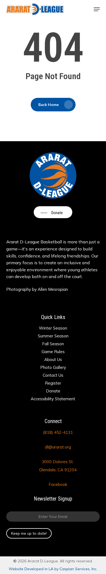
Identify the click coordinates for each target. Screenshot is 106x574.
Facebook (58, 484)
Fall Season (53, 343)
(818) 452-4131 (58, 432)
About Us (53, 359)
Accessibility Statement (53, 398)
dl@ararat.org (58, 447)
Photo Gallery (53, 367)
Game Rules (53, 351)
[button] (97, 9)
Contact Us (53, 375)
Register (53, 383)
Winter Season (53, 328)
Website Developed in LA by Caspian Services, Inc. (53, 568)
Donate (53, 391)
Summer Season (53, 335)
